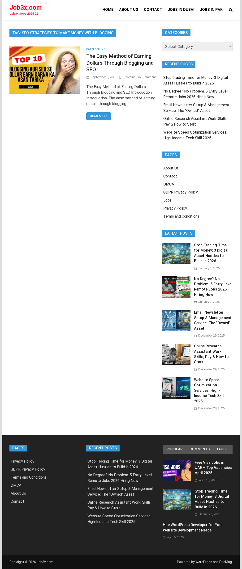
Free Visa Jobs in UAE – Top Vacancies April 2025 (213, 467)
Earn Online (95, 49)
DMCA (168, 184)
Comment (149, 77)
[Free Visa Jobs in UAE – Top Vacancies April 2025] (177, 480)
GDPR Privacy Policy (180, 192)
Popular (174, 449)
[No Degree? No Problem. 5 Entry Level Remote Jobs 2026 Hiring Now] (176, 296)
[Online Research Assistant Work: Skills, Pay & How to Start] (176, 363)
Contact (153, 9)
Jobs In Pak (211, 9)
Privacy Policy (175, 208)
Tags (221, 449)
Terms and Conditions (181, 216)
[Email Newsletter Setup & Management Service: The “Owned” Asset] (176, 330)
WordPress (203, 562)
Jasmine (129, 77)
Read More (98, 116)
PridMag (225, 562)
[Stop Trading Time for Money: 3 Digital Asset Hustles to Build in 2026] (176, 262)
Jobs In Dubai (181, 9)
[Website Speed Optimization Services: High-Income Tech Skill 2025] (176, 397)
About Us (128, 9)
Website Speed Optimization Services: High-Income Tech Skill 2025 (209, 390)
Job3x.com (25, 7)
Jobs (167, 200)
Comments (200, 449)
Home (108, 9)
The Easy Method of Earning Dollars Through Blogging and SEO (120, 62)
